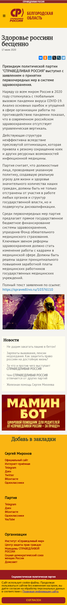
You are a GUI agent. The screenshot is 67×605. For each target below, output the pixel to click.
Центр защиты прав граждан (23, 544)
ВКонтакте (11, 478)
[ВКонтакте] (41, 58)
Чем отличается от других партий (25, 377)
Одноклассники (14, 482)
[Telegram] (63, 58)
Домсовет (11, 561)
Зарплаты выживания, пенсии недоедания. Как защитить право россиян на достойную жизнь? (28, 356)
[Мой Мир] (50, 58)
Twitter (9, 475)
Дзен (8, 471)
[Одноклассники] (45, 58)
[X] (54, 58)
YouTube (10, 519)
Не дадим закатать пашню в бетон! (29, 347)
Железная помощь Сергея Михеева (28, 385)
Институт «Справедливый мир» (24, 540)
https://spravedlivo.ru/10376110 (27, 289)
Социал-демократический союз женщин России (24, 557)
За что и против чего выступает (26, 367)
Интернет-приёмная (17, 463)
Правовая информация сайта (40, 591)
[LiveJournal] (59, 58)
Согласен (33, 600)
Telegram (10, 467)
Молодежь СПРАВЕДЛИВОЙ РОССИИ (22, 550)
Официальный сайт (16, 460)
